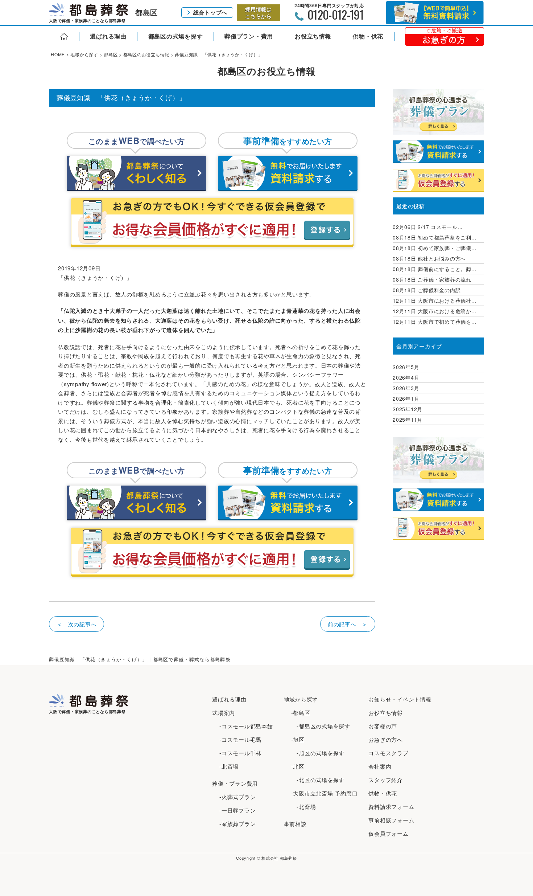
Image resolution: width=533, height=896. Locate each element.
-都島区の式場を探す (320, 726)
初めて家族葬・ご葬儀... (434, 247)
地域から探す (301, 699)
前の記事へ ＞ (348, 624)
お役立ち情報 (313, 36)
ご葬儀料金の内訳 (426, 290)
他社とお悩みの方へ (429, 258)
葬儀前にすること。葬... (434, 269)
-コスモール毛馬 (240, 739)
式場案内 (223, 712)
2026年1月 (406, 398)
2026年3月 (406, 388)
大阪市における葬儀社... (434, 300)
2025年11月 (407, 419)
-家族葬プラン (237, 823)
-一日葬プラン (237, 810)
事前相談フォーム (391, 820)
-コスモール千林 (240, 753)
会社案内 (379, 766)
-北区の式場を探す (318, 780)
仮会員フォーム (388, 833)
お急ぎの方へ (385, 739)
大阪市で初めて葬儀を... (434, 321)
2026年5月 (406, 367)
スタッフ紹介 (385, 780)
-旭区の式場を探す (318, 753)
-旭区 (298, 739)
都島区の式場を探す (175, 36)
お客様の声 (382, 726)
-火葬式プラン (237, 797)
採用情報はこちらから (258, 12)
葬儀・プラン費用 (235, 783)
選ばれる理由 (108, 36)
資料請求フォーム (391, 806)
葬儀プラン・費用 (248, 36)
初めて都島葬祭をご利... (434, 237)
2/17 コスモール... (428, 226)
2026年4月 (406, 377)
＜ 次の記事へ (76, 624)
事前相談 (295, 823)
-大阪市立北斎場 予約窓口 (324, 793)
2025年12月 (407, 409)
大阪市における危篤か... (434, 311)
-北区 (298, 766)
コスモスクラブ (388, 753)
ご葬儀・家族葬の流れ (432, 279)
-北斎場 (229, 766)
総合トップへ (210, 12)
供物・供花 (368, 36)
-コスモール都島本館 (246, 726)
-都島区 (300, 712)
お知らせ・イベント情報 (399, 699)
